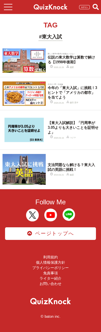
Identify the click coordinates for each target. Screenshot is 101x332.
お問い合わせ (50, 284)
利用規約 (50, 257)
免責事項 (50, 273)
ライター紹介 (50, 278)
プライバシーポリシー (50, 268)
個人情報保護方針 (50, 262)
